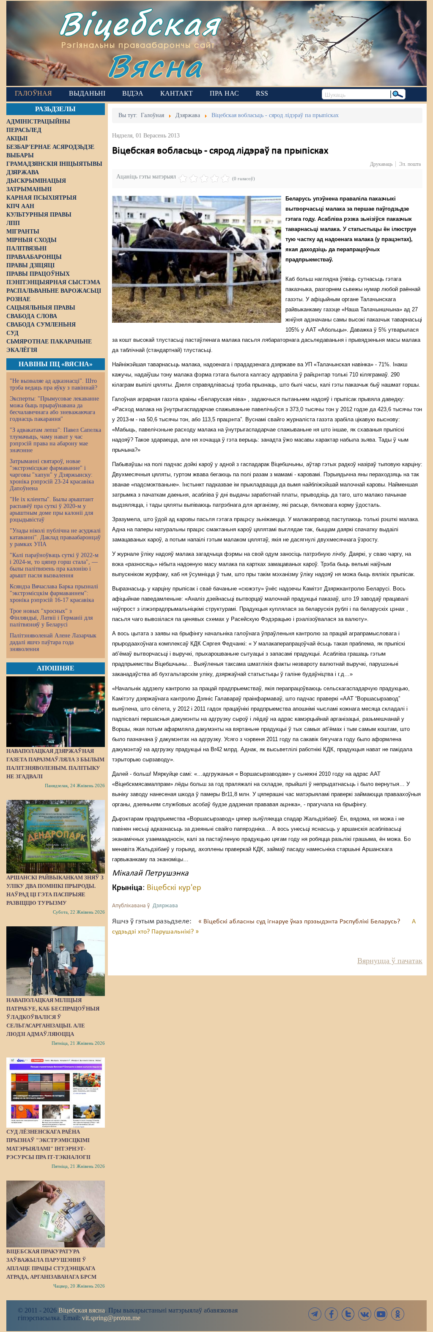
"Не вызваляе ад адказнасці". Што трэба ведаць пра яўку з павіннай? (53, 384)
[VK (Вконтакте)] (364, 1314)
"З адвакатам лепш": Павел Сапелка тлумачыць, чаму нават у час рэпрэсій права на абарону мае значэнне (55, 440)
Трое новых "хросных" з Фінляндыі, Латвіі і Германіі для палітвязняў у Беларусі (51, 618)
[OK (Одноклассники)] (397, 1314)
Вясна (154, 65)
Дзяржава (165, 906)
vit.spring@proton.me (111, 1317)
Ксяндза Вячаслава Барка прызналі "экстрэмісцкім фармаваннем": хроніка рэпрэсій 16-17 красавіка (54, 593)
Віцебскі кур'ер (174, 888)
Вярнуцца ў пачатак (389, 960)
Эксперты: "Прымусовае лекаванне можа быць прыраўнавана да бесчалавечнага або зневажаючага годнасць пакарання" (54, 408)
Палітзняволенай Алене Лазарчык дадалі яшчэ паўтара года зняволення (53, 642)
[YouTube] (381, 1314)
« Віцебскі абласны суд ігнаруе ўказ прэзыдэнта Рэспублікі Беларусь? (300, 921)
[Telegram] (315, 1314)
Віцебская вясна (81, 1310)
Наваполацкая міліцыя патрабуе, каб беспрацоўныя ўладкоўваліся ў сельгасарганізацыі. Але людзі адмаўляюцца (52, 1017)
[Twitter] (348, 1314)
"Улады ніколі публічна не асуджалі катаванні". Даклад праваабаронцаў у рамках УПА (55, 537)
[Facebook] (331, 1314)
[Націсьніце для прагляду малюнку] (196, 259)
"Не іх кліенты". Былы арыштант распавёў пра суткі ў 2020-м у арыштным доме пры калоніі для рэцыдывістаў (51, 509)
